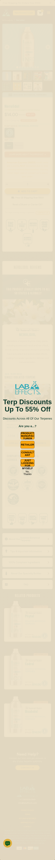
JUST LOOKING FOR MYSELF (27, 463)
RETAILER (27, 444)
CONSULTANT (27, 454)
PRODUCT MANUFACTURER (27, 435)
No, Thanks (27, 472)
